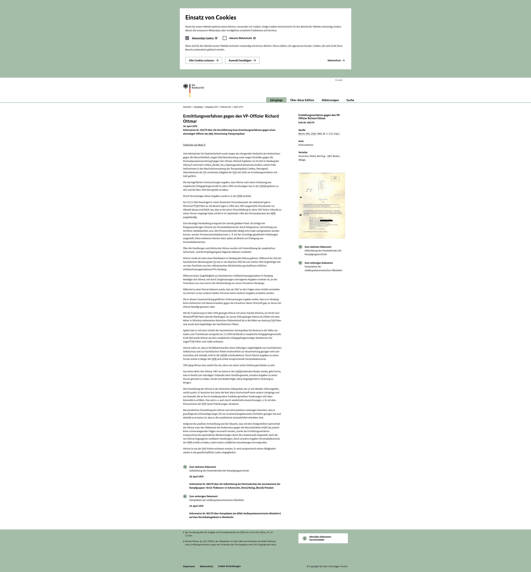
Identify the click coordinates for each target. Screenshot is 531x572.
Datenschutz (334, 60)
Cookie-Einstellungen (229, 566)
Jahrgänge (198, 107)
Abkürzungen (330, 100)
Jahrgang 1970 (211, 107)
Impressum (189, 566)
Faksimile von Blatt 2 (194, 144)
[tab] (204, 38)
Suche (350, 100)
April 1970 (238, 107)
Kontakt (338, 80)
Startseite (187, 107)
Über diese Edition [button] (302, 100)
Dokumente (226, 107)
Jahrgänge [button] (276, 100)
